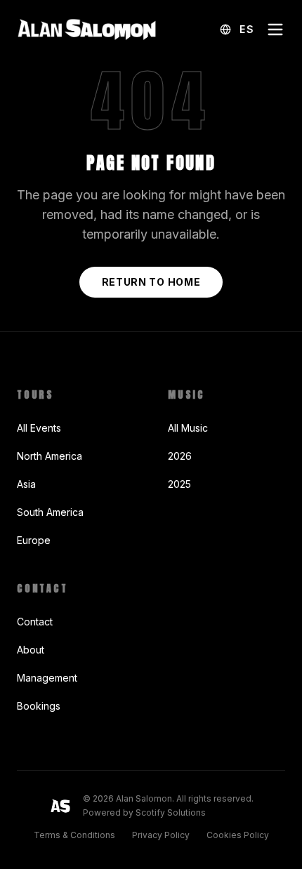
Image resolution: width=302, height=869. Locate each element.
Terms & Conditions (74, 835)
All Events (39, 428)
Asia (26, 484)
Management (47, 678)
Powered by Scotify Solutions (144, 812)
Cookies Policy (237, 835)
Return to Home (151, 282)
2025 (179, 484)
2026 (180, 456)
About (30, 650)
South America (50, 512)
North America (49, 456)
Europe (34, 540)
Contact (35, 622)
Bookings (38, 706)
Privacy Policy (161, 835)
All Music (188, 428)
